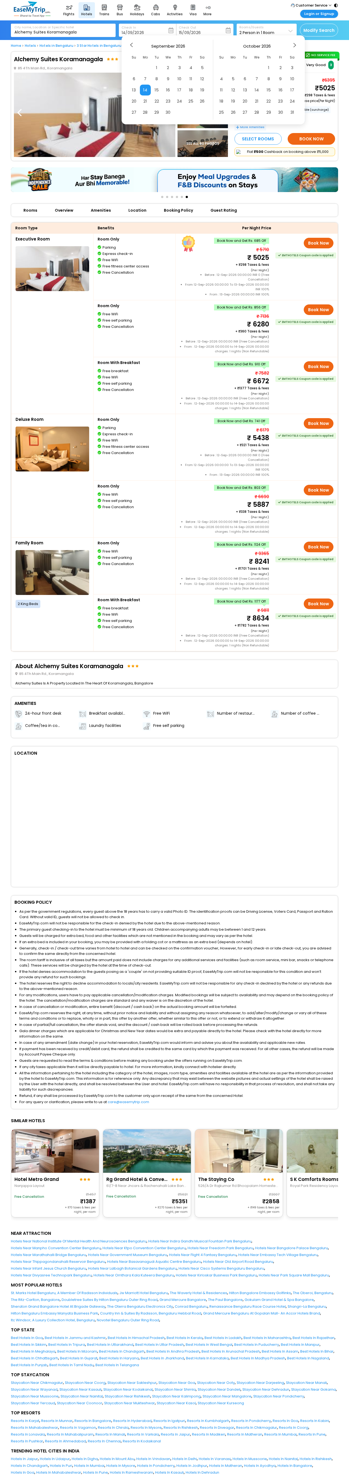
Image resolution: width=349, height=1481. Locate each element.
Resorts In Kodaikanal (142, 1441)
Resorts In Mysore (146, 1427)
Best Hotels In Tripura (66, 1344)
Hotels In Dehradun (202, 1472)
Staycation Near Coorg (85, 1382)
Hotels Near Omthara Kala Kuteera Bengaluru (134, 1275)
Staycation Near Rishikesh (127, 1396)
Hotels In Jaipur (24, 1458)
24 (179, 101)
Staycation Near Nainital (82, 1396)
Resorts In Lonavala (28, 1434)
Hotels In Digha (85, 1458)
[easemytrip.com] (32, 16)
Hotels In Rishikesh (316, 1458)
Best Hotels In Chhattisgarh (34, 1358)
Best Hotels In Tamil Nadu (71, 1365)
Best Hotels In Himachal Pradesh (136, 1337)
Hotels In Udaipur (55, 1458)
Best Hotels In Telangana (117, 1365)
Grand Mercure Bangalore (183, 1299)
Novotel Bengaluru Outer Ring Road (128, 1320)
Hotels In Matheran (225, 1465)
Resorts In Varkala (143, 1434)
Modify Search (319, 30)
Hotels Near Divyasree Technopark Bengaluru (51, 1275)
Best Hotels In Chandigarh (122, 1351)
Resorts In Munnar (57, 1420)
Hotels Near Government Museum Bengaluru (127, 1254)
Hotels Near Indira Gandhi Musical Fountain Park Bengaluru (199, 1241)
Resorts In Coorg (293, 1427)
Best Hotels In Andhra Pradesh (173, 1351)
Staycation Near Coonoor (79, 1403)
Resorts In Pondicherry (251, 1420)
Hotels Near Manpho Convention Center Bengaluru (56, 1248)
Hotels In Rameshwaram (131, 1472)
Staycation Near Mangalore (227, 1396)
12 (202, 79)
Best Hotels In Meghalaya (33, 1351)
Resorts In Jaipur (175, 1434)
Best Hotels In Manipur (300, 1344)
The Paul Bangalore (225, 1299)
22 (157, 101)
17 (179, 90)
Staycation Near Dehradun (265, 1389)
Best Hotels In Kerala (185, 1337)
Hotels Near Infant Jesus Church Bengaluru (48, 1268)
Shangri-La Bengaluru (307, 1306)
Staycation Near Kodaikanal (128, 1389)
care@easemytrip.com (128, 1101)
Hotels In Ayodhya (260, 1465)
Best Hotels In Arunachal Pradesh (230, 1351)
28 (145, 112)
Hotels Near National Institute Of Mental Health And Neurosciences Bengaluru (78, 1241)
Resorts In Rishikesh (181, 1427)
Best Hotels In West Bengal (209, 1344)
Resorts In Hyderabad (132, 1420)
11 (190, 79)
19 (202, 90)
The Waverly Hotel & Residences (198, 1292)
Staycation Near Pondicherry (278, 1396)
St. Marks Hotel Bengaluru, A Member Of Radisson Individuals (64, 1292)
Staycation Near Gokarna (313, 1389)
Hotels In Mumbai (89, 1465)
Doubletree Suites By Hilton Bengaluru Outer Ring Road (110, 1299)
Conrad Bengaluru (191, 1306)
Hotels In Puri (61, 1465)
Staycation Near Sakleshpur (132, 1382)
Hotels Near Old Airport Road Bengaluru (238, 1261)
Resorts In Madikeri (208, 1434)
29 (156, 112)
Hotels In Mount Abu (117, 1458)
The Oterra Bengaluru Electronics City (140, 1306)
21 (145, 101)
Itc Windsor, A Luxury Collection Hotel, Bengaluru (53, 1320)
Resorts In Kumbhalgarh (208, 1420)
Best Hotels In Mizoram (77, 1351)
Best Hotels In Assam (280, 1351)
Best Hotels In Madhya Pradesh (258, 1358)
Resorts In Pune (312, 1434)
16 (168, 90)
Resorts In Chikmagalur (256, 1427)
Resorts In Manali (110, 1434)
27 (134, 112)
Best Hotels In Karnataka (207, 1358)
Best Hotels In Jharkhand (162, 1358)
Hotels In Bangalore (295, 1465)
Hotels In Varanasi (215, 1458)
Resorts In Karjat (25, 1420)
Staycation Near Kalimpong (176, 1396)
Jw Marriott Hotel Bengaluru (143, 1292)
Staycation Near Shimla (175, 1389)
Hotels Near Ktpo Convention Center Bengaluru (144, 1248)
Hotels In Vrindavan (153, 1458)
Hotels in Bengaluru (56, 45)
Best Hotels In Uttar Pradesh (159, 1344)
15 (157, 90)
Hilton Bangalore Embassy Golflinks (260, 1292)
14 (145, 90)
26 (202, 101)
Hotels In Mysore (120, 1465)
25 (190, 101)
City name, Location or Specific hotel (44, 27)
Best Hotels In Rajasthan (314, 1337)
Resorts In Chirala (113, 1427)
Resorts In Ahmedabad (65, 1441)
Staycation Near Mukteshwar (129, 1403)
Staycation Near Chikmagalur (37, 1382)
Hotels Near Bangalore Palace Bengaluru (291, 1248)
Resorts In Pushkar (27, 1441)
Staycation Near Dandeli (219, 1389)
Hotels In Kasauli (169, 1472)
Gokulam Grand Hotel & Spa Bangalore (279, 1299)
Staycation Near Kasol (176, 1403)
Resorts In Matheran (244, 1434)
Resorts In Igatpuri (169, 1420)
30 (168, 112)
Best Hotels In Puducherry (256, 1344)
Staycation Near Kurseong (221, 1403)
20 (134, 101)
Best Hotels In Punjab (29, 1365)
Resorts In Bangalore (92, 1420)
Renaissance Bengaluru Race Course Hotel (247, 1306)
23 (168, 101)
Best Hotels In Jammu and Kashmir (75, 1337)
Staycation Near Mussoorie (35, 1396)
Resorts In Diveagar (217, 1427)
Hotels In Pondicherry (155, 1465)
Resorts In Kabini (314, 1420)
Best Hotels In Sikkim (28, 1344)
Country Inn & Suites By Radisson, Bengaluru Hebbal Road (150, 1313)
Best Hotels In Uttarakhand (110, 1344)
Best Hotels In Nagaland (308, 1358)
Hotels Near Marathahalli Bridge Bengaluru (48, 1254)
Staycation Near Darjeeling (260, 1382)
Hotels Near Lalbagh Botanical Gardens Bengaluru (132, 1268)
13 (134, 90)
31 (292, 112)
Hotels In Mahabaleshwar (58, 1472)
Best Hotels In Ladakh (223, 1337)
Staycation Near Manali (306, 1382)
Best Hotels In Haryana (119, 1358)
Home (16, 45)
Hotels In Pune (95, 1472)
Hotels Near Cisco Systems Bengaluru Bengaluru (221, 1268)
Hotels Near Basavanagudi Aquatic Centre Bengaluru (154, 1261)
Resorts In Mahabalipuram (70, 1434)
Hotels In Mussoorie (250, 1458)
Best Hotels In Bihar (316, 1351)
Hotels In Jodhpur (191, 1465)
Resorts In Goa (285, 1420)
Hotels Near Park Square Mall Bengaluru (294, 1275)
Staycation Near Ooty (216, 1382)
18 (191, 90)
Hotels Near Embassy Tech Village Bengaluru (278, 1254)
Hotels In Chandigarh (29, 1465)
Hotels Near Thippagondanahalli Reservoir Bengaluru (58, 1261)
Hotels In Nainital (283, 1458)
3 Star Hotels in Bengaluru (99, 45)
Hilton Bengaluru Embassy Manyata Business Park (54, 1313)
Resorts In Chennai (104, 1441)
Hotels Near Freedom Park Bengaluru (220, 1248)
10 (179, 79)
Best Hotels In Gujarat (78, 1358)
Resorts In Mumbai (280, 1434)
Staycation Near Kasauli (80, 1389)
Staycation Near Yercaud (33, 1403)
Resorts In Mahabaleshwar (34, 1427)
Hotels (30, 45)
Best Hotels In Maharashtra (267, 1337)
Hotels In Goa (22, 1472)
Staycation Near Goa (176, 1382)
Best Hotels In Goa (27, 1337)
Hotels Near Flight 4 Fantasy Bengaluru (202, 1254)
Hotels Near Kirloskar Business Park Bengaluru (216, 1275)
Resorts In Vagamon (78, 1427)
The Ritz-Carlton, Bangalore (35, 1299)
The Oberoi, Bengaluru (313, 1292)
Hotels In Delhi (184, 1458)
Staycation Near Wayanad (34, 1389)
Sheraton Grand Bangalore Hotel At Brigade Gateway (58, 1306)
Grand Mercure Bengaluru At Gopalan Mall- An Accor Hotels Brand (261, 1313)
